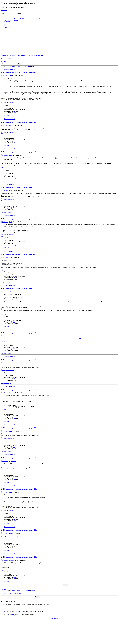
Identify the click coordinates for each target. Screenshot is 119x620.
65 (14, 349)
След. (6, 585)
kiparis (10, 125)
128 (14, 111)
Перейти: (4, 596)
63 (27, 66)
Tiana (18, 58)
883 (14, 322)
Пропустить (4, 10)
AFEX (10, 58)
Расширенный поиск (7, 15)
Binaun (22, 58)
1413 (15, 142)
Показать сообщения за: (15, 585)
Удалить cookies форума (19, 611)
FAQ (5, 24)
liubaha (11, 533)
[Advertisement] (60, 40)
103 (15, 323)
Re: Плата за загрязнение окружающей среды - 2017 (19, 72)
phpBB (13, 614)
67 (35, 66)
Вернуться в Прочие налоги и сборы (11, 593)
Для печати (7, 21)
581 (14, 141)
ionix (26, 58)
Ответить (3, 61)
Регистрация (7, 26)
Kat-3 (10, 75)
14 (14, 112)
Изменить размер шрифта (11, 20)
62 (25, 66)
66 (33, 66)
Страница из (16, 66)
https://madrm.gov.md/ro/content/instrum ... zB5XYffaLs (69, 338)
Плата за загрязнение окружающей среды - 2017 (22, 55)
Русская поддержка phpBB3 (8, 615)
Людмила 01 (12, 336)
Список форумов (8, 18)
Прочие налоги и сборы (35, 18)
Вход (5, 27)
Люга (14, 58)
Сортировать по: (36, 585)
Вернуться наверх (6, 115)
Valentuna (11, 291)
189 (15, 350)
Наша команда (8, 611)
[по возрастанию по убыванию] (60, 585)
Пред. (3, 585)
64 (29, 66)
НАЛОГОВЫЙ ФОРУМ (21, 18)
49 (14, 277)
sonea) (10, 257)
